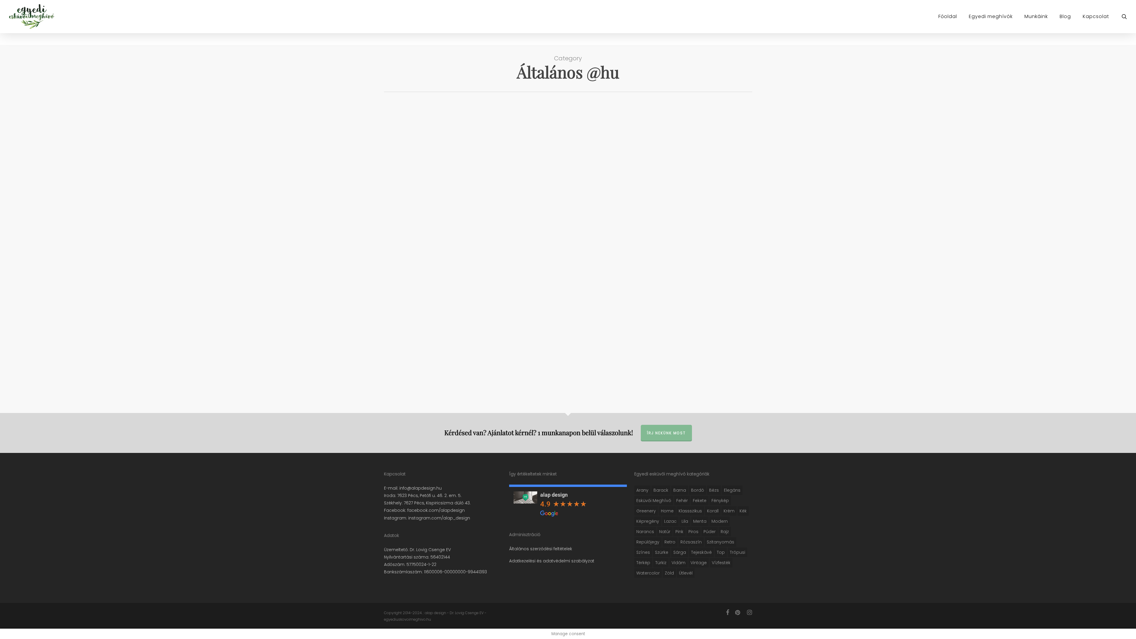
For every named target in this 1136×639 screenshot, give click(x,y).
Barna (679, 490)
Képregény (647, 521)
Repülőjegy (647, 542)
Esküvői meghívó (653, 501)
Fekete (699, 501)
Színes (643, 552)
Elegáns (732, 490)
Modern (719, 521)
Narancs (645, 532)
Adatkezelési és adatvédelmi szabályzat (551, 561)
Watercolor (648, 573)
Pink (679, 532)
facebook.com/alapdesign (435, 510)
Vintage (698, 563)
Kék (743, 511)
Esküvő (433, 113)
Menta (699, 521)
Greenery (646, 511)
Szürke (661, 552)
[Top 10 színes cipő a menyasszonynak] (441, 140)
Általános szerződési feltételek (540, 549)
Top (721, 552)
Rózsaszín (691, 542)
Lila (685, 521)
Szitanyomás (720, 542)
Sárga (679, 552)
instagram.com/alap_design (438, 518)
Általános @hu (408, 113)
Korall (713, 511)
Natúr (664, 532)
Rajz (725, 532)
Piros (693, 532)
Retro (669, 542)
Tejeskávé (701, 552)
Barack (660, 490)
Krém (729, 511)
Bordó (697, 490)
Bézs (714, 490)
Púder (709, 532)
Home (667, 511)
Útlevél (686, 573)
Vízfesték (721, 563)
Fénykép (720, 501)
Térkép (643, 563)
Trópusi (737, 552)
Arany (642, 490)
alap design (554, 495)
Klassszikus (690, 511)
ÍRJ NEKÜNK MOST (666, 432)
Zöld (669, 573)
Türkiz (661, 563)
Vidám (678, 563)
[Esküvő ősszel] (441, 209)
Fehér (682, 501)
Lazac (670, 521)
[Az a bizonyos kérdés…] (441, 272)
